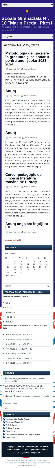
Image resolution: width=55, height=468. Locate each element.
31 (21, 272)
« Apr (7, 275)
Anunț (10, 91)
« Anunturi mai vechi (12, 240)
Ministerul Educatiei (14, 422)
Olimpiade (10, 437)
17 (21, 267)
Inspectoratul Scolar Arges (17, 419)
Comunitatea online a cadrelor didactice (23, 434)
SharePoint (42, 462)
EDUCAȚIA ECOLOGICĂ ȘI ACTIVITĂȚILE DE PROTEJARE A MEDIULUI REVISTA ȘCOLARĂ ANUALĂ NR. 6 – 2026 (24, 388)
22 (8, 270)
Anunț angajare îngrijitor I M (26, 225)
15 (8, 267)
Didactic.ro (10, 431)
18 (28, 267)
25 (28, 270)
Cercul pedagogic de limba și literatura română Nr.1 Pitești (23, 178)
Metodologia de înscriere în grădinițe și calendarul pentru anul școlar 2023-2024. (27, 58)
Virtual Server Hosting (29, 462)
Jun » (12, 275)
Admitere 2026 (11, 403)
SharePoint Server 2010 (27, 465)
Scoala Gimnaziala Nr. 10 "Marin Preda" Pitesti (27, 20)
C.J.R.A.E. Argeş (13, 428)
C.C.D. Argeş (11, 425)
